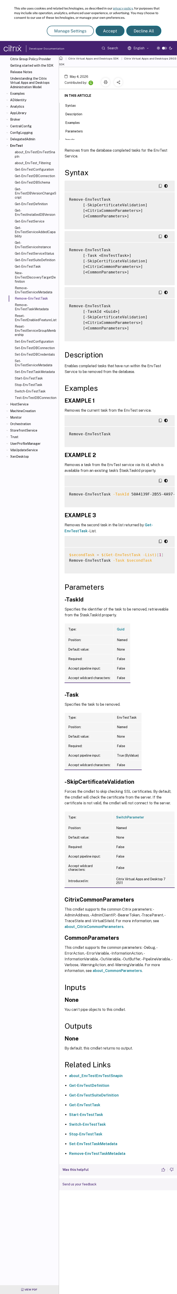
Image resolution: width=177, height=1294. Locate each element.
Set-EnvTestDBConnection (35, 348)
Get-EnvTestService (29, 221)
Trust (14, 437)
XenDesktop (19, 456)
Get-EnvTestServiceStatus (34, 253)
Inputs (70, 140)
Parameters (74, 131)
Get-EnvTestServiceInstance (33, 245)
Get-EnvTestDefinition (31, 204)
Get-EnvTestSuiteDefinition (35, 260)
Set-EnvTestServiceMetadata (33, 363)
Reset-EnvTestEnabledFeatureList (35, 318)
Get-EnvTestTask (28, 266)
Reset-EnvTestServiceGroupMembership (35, 331)
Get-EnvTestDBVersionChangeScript (35, 193)
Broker (15, 119)
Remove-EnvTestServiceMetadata (33, 290)
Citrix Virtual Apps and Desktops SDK (93, 58)
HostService (19, 404)
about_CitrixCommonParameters (94, 926)
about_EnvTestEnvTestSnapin (96, 1076)
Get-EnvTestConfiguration (34, 169)
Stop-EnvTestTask (28, 385)
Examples (17, 93)
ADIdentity (18, 100)
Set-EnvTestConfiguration (34, 341)
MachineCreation (23, 411)
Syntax (70, 105)
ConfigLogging (21, 133)
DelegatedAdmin (22, 139)
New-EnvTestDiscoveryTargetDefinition (35, 277)
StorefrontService (23, 430)
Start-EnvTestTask (29, 378)
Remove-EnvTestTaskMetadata (32, 307)
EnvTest (16, 145)
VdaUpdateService (24, 450)
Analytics (17, 106)
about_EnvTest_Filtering (33, 163)
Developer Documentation (39, 48)
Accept (110, 30)
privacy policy (123, 8)
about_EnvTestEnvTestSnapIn (35, 154)
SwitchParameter (130, 817)
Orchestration (20, 424)
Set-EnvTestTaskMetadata (35, 372)
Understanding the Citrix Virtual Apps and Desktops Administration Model (30, 83)
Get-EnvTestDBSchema (32, 182)
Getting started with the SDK (31, 65)
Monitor (16, 417)
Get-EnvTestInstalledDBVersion (35, 212)
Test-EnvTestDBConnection (35, 398)
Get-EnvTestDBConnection (35, 176)
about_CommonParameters (117, 970)
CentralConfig (21, 126)
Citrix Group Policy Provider (30, 59)
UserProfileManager (25, 443)
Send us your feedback (79, 1184)
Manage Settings (70, 30)
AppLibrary (18, 113)
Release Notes (21, 72)
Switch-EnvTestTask (30, 391)
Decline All (144, 30)
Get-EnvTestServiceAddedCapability (35, 232)
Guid (120, 629)
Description (73, 114)
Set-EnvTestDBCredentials (35, 354)
